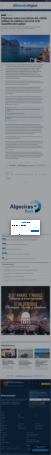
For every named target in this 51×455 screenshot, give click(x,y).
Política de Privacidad (23, 234)
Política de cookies (30, 234)
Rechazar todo (26, 231)
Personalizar (16, 231)
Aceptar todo (34, 231)
